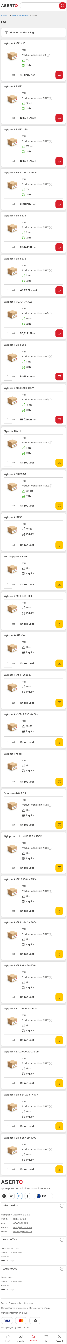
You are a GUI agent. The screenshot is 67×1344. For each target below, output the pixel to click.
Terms (4, 1303)
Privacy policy (16, 1303)
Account (59, 1341)
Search (33, 1341)
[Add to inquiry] (59, 463)
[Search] (62, 5)
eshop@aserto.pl (22, 1231)
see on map (7, 1260)
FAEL (24, 50)
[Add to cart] (59, 75)
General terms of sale (39, 1308)
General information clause (14, 1313)
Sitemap (28, 1303)
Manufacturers (20, 15)
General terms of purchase (14, 1308)
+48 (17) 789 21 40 (22, 1227)
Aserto (4, 15)
